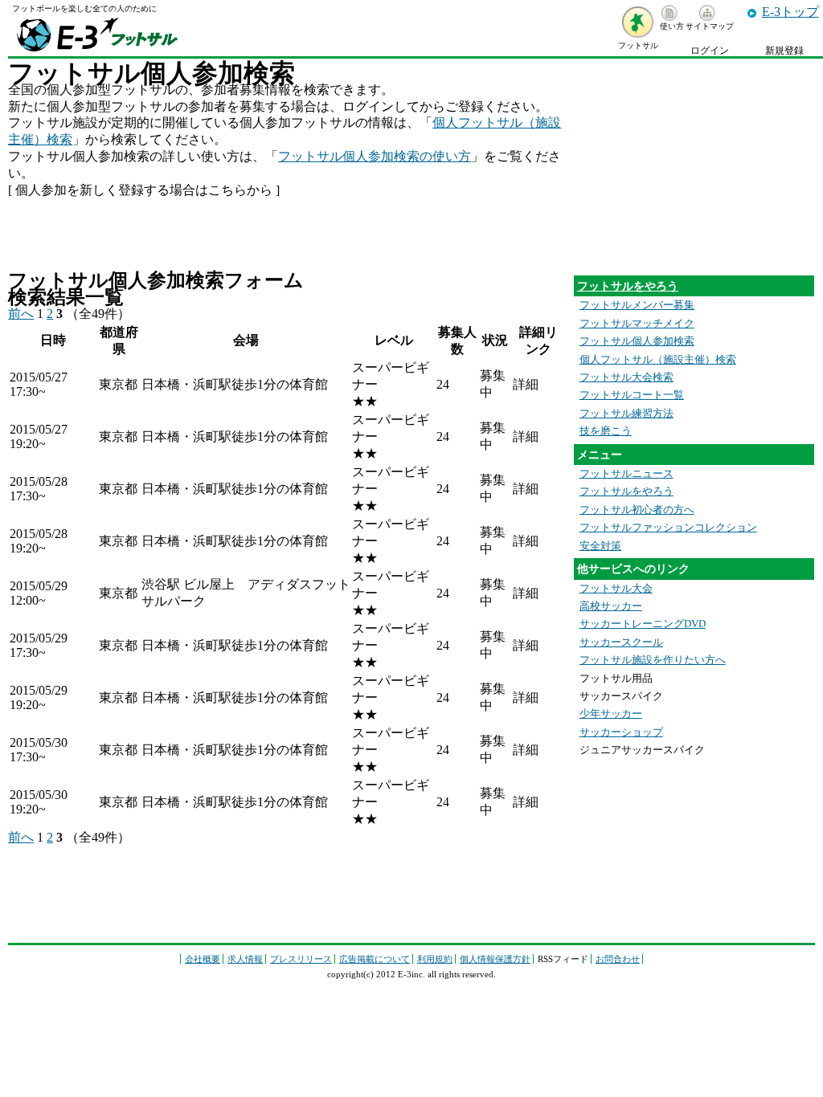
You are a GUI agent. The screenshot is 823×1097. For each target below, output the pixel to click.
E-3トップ (790, 11)
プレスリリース (301, 959)
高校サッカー (610, 606)
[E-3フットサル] (96, 51)
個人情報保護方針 (495, 959)
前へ (21, 313)
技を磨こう (605, 431)
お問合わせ (618, 959)
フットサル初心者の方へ (636, 510)
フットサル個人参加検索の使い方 (374, 156)
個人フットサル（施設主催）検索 (657, 359)
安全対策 (600, 546)
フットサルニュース (626, 473)
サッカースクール (621, 642)
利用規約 (434, 959)
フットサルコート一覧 (631, 395)
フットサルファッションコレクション (668, 527)
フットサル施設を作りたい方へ (652, 660)
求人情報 (245, 959)
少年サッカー (610, 714)
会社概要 (202, 959)
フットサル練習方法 (626, 413)
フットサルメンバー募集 (636, 305)
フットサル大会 (616, 588)
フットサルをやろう (627, 285)
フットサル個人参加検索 (636, 341)
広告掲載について (374, 959)
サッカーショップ (621, 732)
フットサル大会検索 (626, 377)
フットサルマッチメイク (636, 323)
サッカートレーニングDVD (642, 624)
